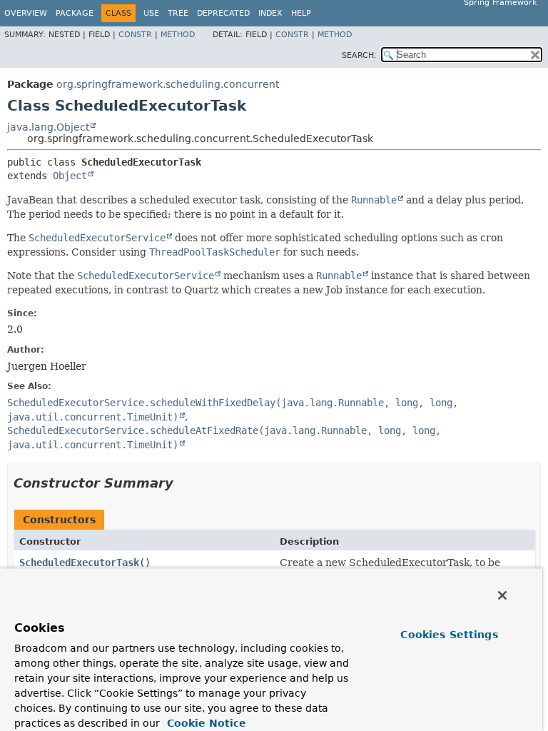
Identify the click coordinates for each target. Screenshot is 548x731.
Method (178, 34)
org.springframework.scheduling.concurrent (167, 84)
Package (74, 13)
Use (151, 13)
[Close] (502, 595)
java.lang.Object (48, 127)
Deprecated (223, 13)
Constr (135, 34)
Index (270, 13)
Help (301, 13)
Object (70, 175)
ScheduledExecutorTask (79, 562)
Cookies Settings (448, 634)
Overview (25, 13)
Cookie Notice (204, 723)
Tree (178, 13)
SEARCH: (359, 55)
